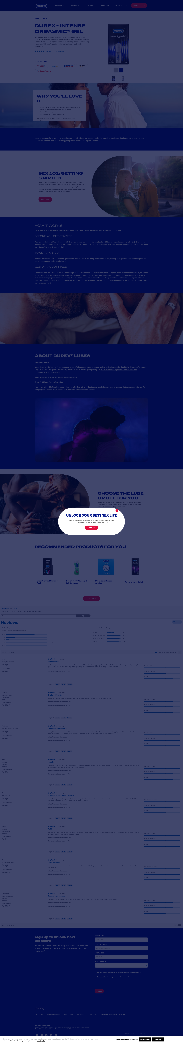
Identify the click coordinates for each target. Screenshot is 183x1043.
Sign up (91, 527)
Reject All (158, 1039)
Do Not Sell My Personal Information (127, 1039)
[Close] (180, 1039)
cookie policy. (41, 1041)
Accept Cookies (145, 1039)
